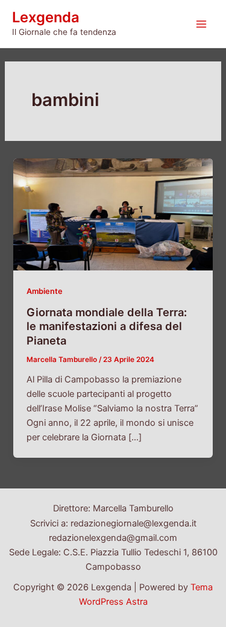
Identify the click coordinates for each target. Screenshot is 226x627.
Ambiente (45, 291)
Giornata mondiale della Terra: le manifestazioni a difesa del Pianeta (107, 326)
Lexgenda (46, 17)
